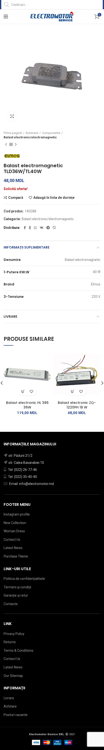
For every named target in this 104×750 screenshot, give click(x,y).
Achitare (10, 706)
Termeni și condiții (17, 587)
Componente (51, 133)
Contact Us (12, 540)
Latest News (13, 548)
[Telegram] (48, 228)
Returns (10, 642)
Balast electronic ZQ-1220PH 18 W (77, 404)
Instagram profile (17, 514)
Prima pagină (13, 133)
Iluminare (32, 133)
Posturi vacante (16, 715)
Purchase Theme (16, 556)
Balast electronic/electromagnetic (30, 137)
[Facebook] (24, 228)
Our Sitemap (13, 676)
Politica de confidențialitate (24, 579)
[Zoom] (12, 116)
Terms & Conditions (18, 650)
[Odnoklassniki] (29, 228)
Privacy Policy (14, 634)
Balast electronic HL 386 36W (27, 404)
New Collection (15, 523)
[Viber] (54, 228)
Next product (15, 144)
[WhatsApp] (35, 228)
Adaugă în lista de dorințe (53, 197)
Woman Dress (14, 531)
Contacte (11, 604)
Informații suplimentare (26, 247)
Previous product (6, 144)
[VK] (41, 228)
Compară (15, 197)
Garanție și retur (16, 595)
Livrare (10, 316)
